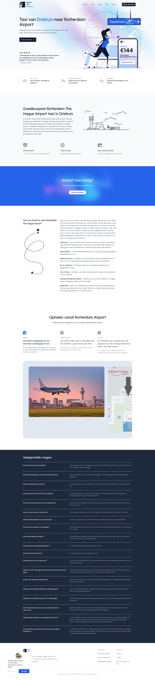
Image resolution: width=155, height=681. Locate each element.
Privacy (118, 657)
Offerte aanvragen (104, 653)
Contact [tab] (100, 337)
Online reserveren (129, 4)
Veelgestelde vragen (104, 661)
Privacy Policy (11, 671)
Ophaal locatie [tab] (65, 337)
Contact (119, 653)
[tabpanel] (66, 400)
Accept (24, 671)
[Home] (26, 4)
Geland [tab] (25, 337)
